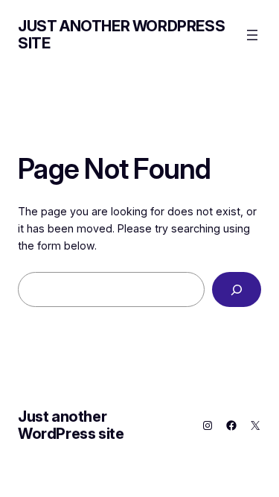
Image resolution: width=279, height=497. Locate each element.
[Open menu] (252, 35)
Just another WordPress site (121, 34)
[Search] (236, 289)
